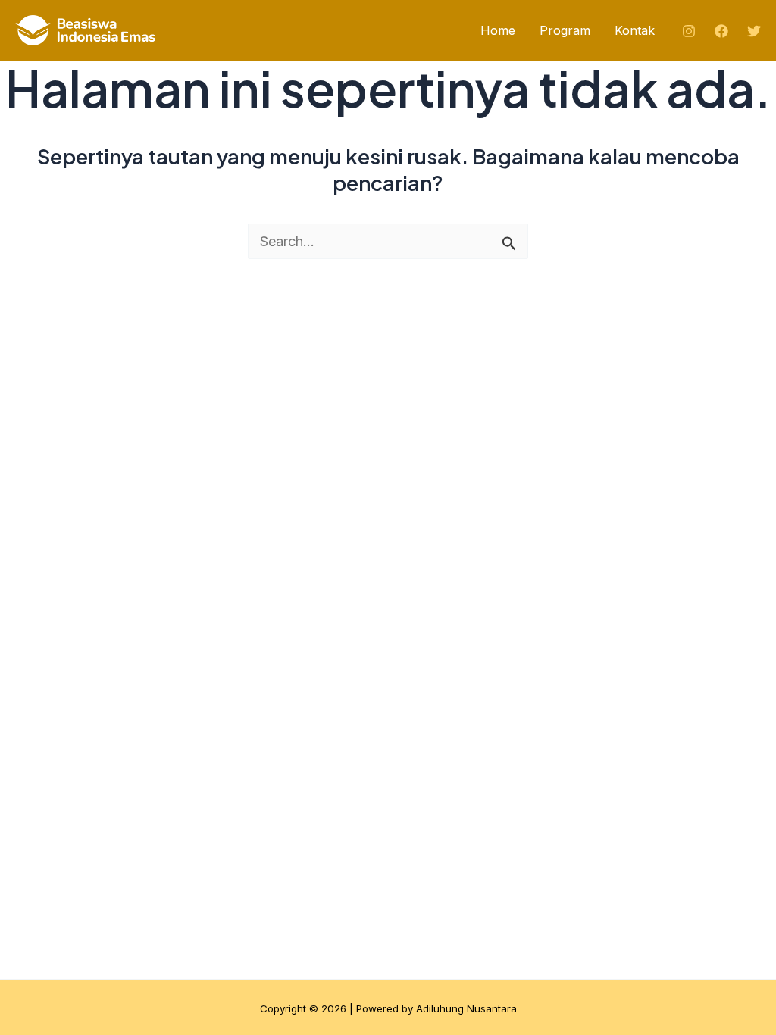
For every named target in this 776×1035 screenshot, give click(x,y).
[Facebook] (721, 31)
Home (497, 30)
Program (565, 30)
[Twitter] (754, 31)
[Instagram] (689, 31)
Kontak (635, 30)
